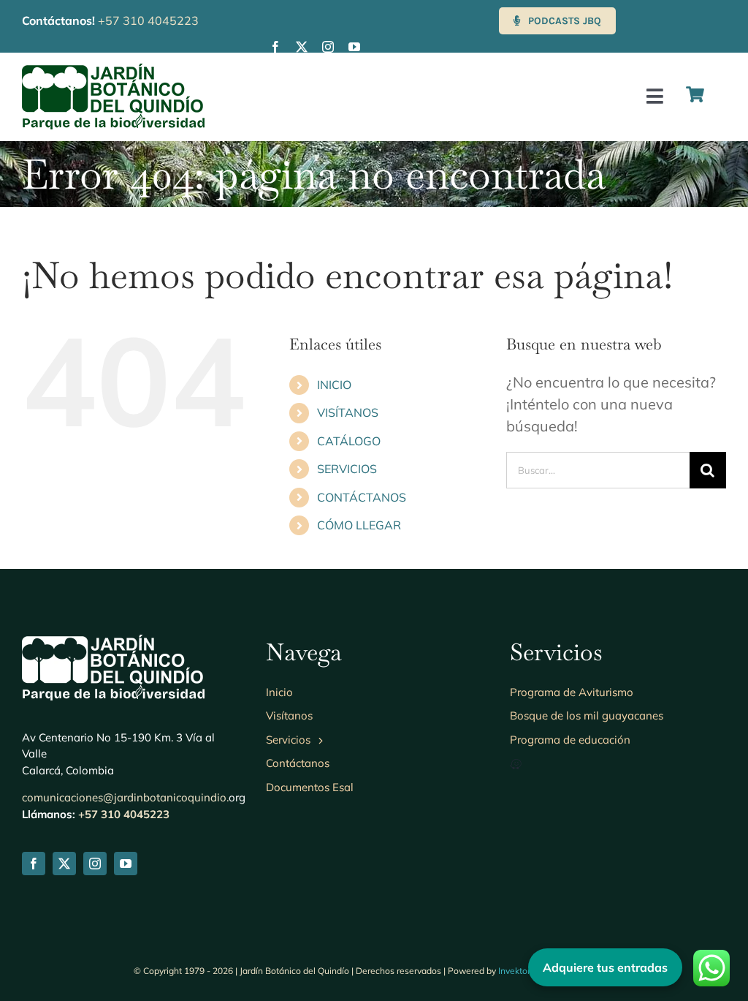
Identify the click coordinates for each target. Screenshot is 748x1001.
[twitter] (302, 47)
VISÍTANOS (347, 412)
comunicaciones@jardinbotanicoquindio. (125, 797)
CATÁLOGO (349, 441)
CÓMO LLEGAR (359, 525)
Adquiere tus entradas (605, 967)
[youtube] (354, 47)
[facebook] (275, 47)
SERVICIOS (347, 468)
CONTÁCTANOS (361, 497)
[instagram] (328, 47)
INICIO (334, 384)
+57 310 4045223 (148, 20)
